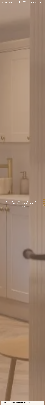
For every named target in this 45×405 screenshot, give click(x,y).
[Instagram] (44, 203)
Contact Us (41, 2)
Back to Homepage (22, 206)
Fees (38, 2)
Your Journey (35, 2)
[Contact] (44, 199)
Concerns (6, 2)
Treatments (10, 2)
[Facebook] (44, 205)
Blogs (31, 2)
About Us (3, 2)
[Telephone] (44, 201)
